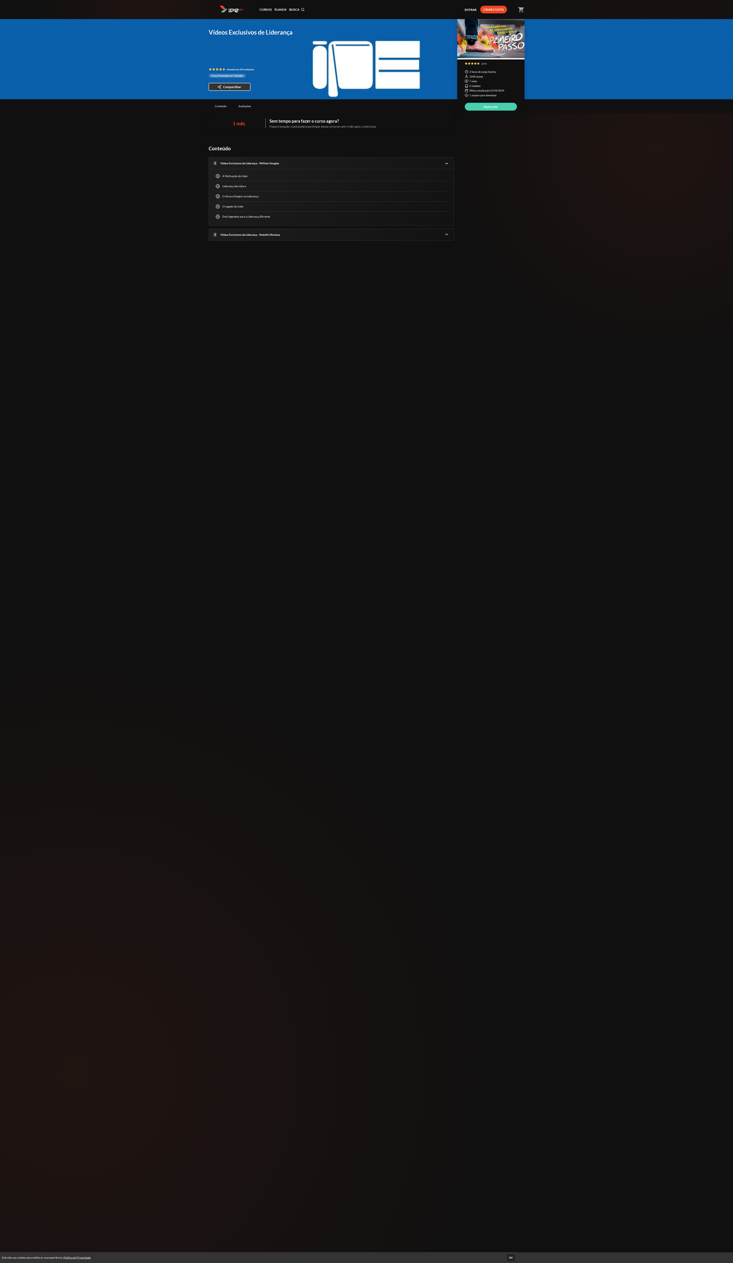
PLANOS (280, 9)
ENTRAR (470, 9)
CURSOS (266, 9)
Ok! (511, 1257)
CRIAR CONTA (494, 9)
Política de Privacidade (77, 1257)
